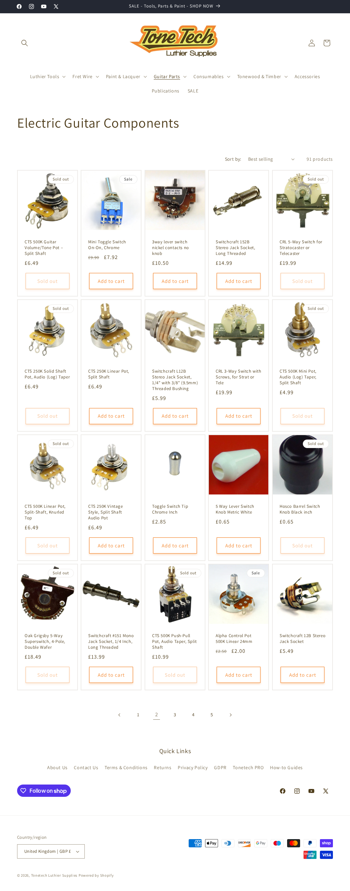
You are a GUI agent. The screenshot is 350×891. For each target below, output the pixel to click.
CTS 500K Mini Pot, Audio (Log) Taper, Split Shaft (298, 377)
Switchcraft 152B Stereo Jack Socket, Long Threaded (235, 247)
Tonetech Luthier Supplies (54, 875)
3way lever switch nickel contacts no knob (170, 247)
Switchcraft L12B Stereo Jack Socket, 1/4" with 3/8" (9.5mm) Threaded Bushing (175, 380)
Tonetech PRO (248, 767)
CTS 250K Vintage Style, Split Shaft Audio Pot (105, 512)
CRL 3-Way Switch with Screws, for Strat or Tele (238, 377)
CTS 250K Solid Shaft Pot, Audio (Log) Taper (47, 374)
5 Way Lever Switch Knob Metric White (235, 509)
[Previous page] (119, 714)
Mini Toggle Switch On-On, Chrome (107, 244)
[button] (24, 43)
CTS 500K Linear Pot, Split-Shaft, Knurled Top (45, 512)
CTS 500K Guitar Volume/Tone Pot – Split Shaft (44, 247)
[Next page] (230, 714)
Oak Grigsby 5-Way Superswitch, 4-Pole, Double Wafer (45, 641)
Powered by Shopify (96, 875)
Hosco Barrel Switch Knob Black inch (300, 509)
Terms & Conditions (126, 767)
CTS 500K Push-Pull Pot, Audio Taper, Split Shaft (174, 641)
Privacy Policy (192, 767)
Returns (162, 767)
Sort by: (233, 159)
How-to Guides (286, 767)
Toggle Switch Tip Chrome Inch (170, 509)
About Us (57, 767)
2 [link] (156, 714)
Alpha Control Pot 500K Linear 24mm (234, 638)
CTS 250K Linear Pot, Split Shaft (108, 374)
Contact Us (86, 767)
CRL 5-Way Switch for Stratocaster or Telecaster (301, 247)
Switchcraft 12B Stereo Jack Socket (302, 638)
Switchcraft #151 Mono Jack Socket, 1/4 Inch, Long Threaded (111, 641)
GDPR (220, 767)
